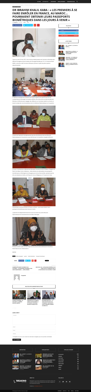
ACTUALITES (45, 1)
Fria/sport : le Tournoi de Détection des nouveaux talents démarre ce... (71, 58)
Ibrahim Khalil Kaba (31, 256)
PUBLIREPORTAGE (71, 1)
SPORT (59, 369)
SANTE (59, 367)
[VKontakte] (66, 382)
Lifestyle (64, 390)
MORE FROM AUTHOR (38, 286)
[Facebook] (59, 382)
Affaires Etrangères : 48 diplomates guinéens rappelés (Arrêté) (17, 302)
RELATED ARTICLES (29, 286)
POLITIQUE (60, 358)
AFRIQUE (60, 356)
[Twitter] (63, 382)
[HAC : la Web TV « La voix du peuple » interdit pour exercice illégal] (61, 47)
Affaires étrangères (19, 256)
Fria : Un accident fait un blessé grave (48, 366)
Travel (72, 390)
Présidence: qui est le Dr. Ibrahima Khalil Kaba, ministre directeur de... (48, 355)
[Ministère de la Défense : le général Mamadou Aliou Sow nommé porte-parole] (61, 53)
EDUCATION (60, 361)
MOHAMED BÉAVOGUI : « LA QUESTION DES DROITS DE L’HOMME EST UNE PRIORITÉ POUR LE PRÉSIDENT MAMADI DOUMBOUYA (48, 303)
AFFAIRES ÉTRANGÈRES (19, 5)
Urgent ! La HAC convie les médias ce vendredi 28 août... (72, 64)
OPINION (60, 365)
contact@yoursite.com (38, 386)
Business (59, 390)
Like (77, 30)
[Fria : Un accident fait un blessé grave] (38, 367)
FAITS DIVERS (61, 360)
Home (13, 5)
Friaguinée (16, 22)
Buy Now (77, 390)
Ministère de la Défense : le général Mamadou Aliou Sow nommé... (72, 52)
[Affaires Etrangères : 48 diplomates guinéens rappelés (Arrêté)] (19, 294)
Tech (69, 390)
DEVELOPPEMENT (61, 1)
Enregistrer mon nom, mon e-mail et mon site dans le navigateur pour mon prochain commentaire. (32, 336)
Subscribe (76, 35)
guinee (25, 256)
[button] (77, 1)
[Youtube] (70, 382)
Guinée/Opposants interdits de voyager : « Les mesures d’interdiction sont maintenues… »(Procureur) (22, 268)
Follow (76, 33)
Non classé (61, 363)
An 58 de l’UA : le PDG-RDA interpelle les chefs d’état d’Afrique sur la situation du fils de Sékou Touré (46, 268)
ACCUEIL (39, 1)
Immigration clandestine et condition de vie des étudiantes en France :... (49, 361)
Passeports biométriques (40, 256)
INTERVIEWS (53, 1)
